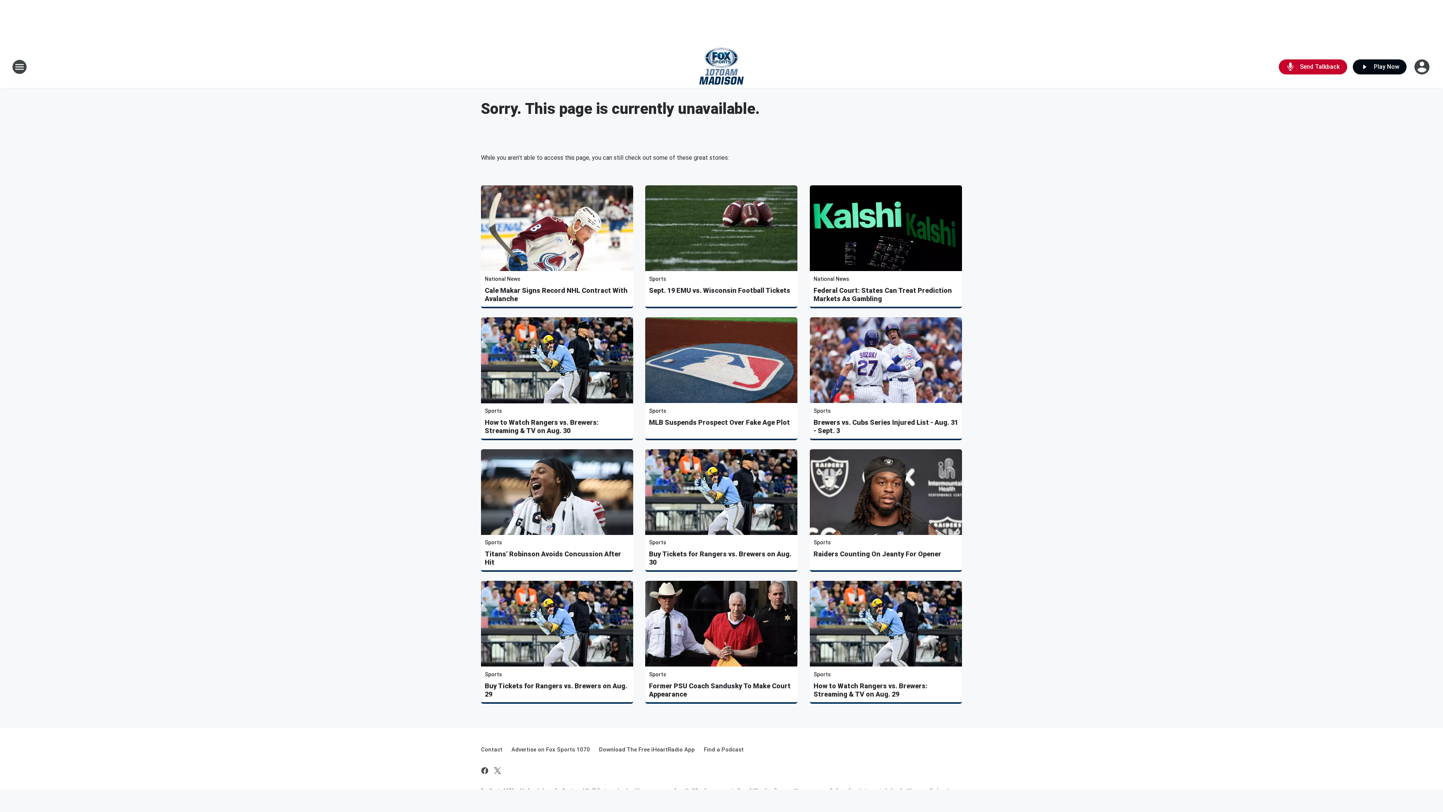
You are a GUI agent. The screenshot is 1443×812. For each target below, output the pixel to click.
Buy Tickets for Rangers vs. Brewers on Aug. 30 (720, 558)
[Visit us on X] (497, 770)
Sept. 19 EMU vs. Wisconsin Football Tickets (719, 290)
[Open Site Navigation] (19, 66)
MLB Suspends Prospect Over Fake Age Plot (719, 422)
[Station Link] (721, 66)
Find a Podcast (724, 749)
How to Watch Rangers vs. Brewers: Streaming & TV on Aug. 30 (542, 426)
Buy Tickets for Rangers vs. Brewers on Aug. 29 (556, 690)
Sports (657, 279)
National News (502, 279)
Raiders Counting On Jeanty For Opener (877, 554)
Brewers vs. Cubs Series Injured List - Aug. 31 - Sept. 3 (886, 426)
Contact (491, 749)
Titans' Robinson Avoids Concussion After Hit (553, 558)
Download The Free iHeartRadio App (647, 749)
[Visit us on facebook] (484, 770)
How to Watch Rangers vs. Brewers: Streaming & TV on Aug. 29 (870, 690)
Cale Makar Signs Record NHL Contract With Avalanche (556, 294)
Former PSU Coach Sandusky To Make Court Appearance (720, 690)
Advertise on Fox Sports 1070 (550, 749)
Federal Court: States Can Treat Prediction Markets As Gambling (883, 294)
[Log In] (1422, 66)
